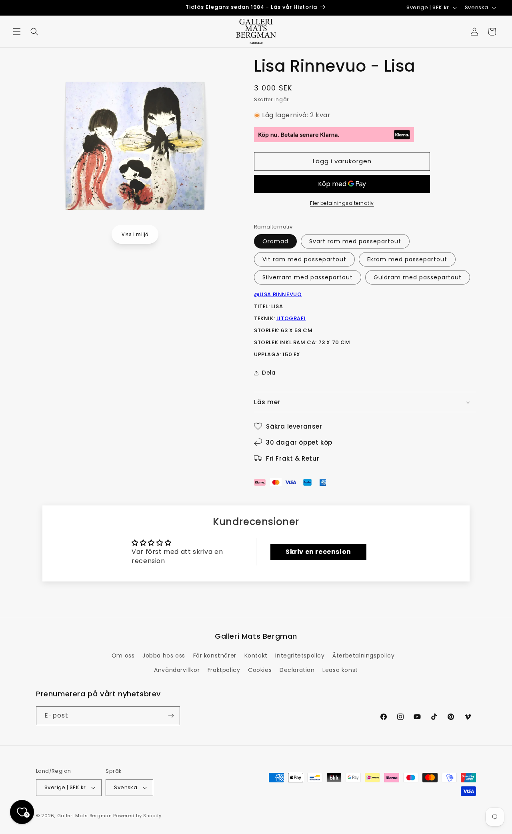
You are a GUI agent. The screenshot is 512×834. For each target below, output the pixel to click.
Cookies (260, 670)
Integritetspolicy (299, 656)
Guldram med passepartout (418, 277)
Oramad (275, 241)
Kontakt (256, 656)
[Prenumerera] (171, 715)
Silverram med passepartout (307, 277)
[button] (17, 31)
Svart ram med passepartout (355, 241)
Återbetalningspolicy (363, 656)
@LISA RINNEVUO (278, 294)
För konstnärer (214, 656)
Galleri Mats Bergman (84, 815)
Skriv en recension (318, 551)
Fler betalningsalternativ (342, 203)
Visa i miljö (135, 234)
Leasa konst (340, 670)
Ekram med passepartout (407, 259)
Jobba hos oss (163, 656)
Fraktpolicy (224, 670)
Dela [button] (268, 373)
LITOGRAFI (291, 318)
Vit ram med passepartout (304, 259)
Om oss (123, 656)
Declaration (297, 670)
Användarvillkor (177, 670)
